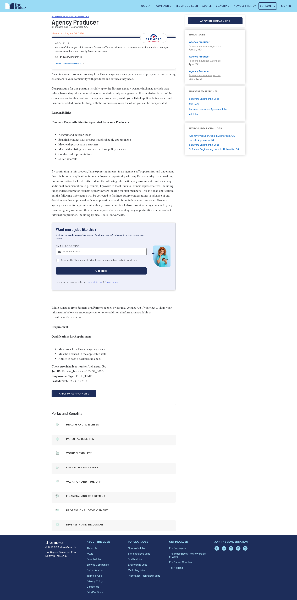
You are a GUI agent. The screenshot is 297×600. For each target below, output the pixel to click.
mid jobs (194, 103)
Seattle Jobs (135, 559)
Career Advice (95, 570)
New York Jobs (136, 548)
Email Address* (67, 246)
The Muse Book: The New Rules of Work (187, 555)
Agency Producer (199, 41)
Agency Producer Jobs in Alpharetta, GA (212, 135)
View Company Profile (68, 63)
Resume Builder (186, 6)
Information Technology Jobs (144, 575)
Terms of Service (94, 282)
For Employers (177, 548)
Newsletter (243, 6)
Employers (267, 6)
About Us (92, 548)
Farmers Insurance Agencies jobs (208, 109)
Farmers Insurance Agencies (70, 16)
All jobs (193, 114)
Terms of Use (94, 575)
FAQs (90, 553)
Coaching (223, 6)
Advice (207, 6)
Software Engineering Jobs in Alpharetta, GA (214, 149)
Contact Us (93, 586)
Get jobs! (101, 270)
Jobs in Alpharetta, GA (201, 140)
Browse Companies (98, 564)
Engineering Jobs (137, 564)
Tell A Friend (176, 567)
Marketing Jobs (136, 570)
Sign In (286, 6)
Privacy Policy (111, 282)
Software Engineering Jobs (204, 144)
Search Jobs (94, 559)
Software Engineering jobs (204, 98)
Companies (163, 6)
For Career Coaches (180, 562)
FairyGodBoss (95, 592)
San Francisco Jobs (139, 553)
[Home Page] (15, 7)
